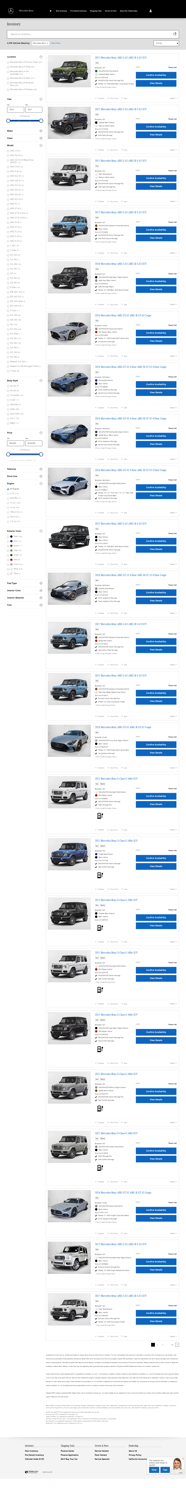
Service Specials (102, 1459)
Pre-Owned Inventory (78, 11)
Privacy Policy (135, 1455)
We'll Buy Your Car (69, 1459)
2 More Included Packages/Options (106, 553)
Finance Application (70, 1455)
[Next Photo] (88, 71)
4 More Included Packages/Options (106, 87)
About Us (133, 1451)
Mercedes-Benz (39, 43)
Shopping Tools (96, 11)
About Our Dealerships (128, 11)
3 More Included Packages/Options (106, 139)
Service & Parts (111, 11)
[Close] (182, 1459)
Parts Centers (101, 1455)
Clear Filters (55, 43)
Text (165, 1469)
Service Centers (102, 1451)
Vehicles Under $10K (34, 1459)
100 (172, 1344)
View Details (156, 83)
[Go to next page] (177, 1345)
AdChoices (46, 1472)
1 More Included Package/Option (105, 705)
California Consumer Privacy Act (143, 1459)
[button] (136, 63)
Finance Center (67, 1451)
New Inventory (61, 11)
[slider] (8, 121)
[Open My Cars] (150, 10)
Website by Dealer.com (31, 1472)
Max (26, 105)
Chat (154, 1469)
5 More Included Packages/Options (106, 242)
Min (8, 105)
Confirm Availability (156, 75)
